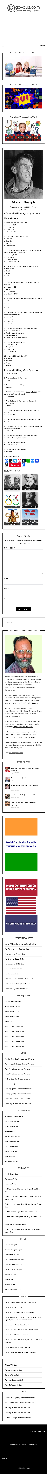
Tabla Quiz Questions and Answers (17, 1099)
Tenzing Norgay (31, 250)
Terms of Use (32, 1445)
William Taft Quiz (11, 1280)
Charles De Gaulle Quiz (13, 1270)
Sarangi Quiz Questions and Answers (18, 1094)
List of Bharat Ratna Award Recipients (18, 1347)
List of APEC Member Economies (17, 1335)
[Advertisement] (23, 30)
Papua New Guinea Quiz (13, 1290)
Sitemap (5, 1458)
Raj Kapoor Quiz (11, 1179)
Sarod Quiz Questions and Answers (17, 1074)
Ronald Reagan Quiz (12, 1141)
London (8, 243)
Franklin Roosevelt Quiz (13, 1265)
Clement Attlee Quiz (12, 1255)
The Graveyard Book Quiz (14, 959)
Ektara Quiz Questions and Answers (18, 1084)
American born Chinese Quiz (15, 954)
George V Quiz (10, 1284)
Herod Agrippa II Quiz (13, 1006)
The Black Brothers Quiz (13, 969)
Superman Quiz (10, 1156)
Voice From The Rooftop (29, 703)
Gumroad (19, 753)
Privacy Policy (14, 1445)
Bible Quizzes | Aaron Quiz (14, 1041)
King (22, 711)
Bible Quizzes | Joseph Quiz (14, 1031)
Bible (7, 275)
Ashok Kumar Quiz (11, 1174)
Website (8, 599)
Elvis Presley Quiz (11, 1146)
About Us (32, 1431)
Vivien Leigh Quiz (11, 1151)
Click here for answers (11, 218)
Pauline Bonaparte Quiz (13, 1250)
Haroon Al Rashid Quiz (13, 1274)
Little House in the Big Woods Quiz (17, 984)
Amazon (12, 753)
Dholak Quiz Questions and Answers (18, 1104)
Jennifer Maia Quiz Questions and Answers (25, 795)
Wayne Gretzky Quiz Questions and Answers (26, 778)
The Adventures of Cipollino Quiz (17, 949)
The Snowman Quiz (11, 974)
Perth (8, 363)
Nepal (6, 315)
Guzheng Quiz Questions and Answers (18, 1089)
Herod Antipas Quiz (12, 1016)
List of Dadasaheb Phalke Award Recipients (20, 1352)
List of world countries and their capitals (19, 1312)
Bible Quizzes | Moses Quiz (14, 1046)
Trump (39, 711)
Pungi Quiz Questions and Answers (17, 1069)
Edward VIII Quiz (11, 1245)
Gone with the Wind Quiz (14, 1116)
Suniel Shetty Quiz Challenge (15, 1224)
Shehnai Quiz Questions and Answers (18, 1079)
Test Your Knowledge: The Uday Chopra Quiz (21, 1212)
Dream (31, 711)
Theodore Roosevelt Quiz (14, 1260)
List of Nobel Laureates (13, 1307)
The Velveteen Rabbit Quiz (14, 964)
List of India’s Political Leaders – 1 (17, 1325)
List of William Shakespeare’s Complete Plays (21, 944)
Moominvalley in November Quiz (16, 989)
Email (7, 588)
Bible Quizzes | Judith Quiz (14, 1036)
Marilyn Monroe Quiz (12, 1136)
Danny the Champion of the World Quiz (19, 979)
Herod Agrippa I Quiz (12, 1011)
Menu (42, 45)
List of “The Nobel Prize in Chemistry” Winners (21, 1330)
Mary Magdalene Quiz (13, 1001)
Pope (26, 711)
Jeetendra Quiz (10, 1184)
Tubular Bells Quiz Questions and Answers (20, 1059)
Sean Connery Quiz (11, 1126)
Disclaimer (23, 1445)
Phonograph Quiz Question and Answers (19, 1064)
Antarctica (20, 333)
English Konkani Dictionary (23, 727)
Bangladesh (15, 315)
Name (7, 578)
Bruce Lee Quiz (10, 1131)
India (40, 312)
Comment (9, 548)
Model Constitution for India (15, 735)
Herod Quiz (9, 1021)
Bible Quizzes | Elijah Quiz (14, 1026)
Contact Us (41, 1431)
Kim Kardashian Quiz (12, 1161)
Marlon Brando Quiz (12, 1121)
